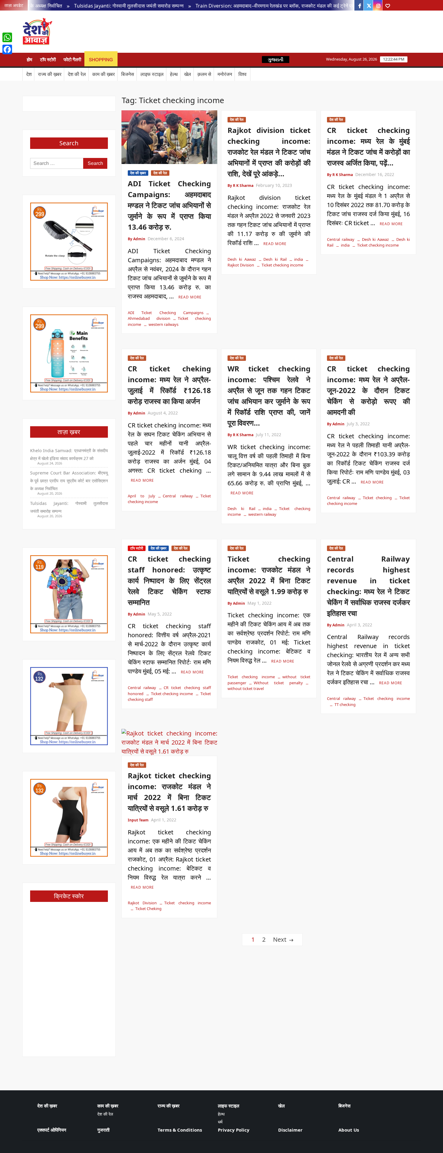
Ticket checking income (282, 265)
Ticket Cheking (148, 908)
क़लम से (204, 74)
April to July (141, 496)
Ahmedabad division (149, 318)
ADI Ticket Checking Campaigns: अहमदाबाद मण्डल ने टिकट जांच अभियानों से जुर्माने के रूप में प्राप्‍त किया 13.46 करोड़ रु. (169, 205)
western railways (163, 324)
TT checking (345, 704)
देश (29, 74)
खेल (187, 74)
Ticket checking (377, 497)
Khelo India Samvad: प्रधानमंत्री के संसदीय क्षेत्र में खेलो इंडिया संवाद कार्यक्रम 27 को (69, 454)
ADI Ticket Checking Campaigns (165, 312)
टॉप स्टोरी (48, 59)
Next (279, 939)
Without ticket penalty (278, 682)
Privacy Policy (234, 1130)
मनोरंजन (225, 74)
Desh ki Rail (275, 259)
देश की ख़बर (138, 172)
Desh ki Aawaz (104, 32)
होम (29, 59)
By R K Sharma (240, 185)
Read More (190, 297)
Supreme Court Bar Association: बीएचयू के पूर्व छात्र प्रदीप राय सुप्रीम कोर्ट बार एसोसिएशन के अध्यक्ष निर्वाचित (69, 480)
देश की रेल (77, 74)
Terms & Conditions (180, 1130)
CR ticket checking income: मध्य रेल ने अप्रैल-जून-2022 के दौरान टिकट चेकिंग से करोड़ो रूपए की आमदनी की (368, 390)
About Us (348, 1130)
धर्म (220, 1122)
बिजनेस (127, 74)
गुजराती (103, 1130)
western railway (262, 514)
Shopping (101, 59)
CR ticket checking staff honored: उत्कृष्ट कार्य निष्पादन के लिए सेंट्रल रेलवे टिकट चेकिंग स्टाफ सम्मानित (169, 580)
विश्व (242, 74)
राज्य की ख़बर (49, 74)
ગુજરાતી (275, 59)
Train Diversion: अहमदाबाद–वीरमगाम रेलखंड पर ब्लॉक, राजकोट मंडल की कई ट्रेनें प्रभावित (249, 5)
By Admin (136, 238)
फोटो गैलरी (72, 59)
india (298, 259)
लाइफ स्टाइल (152, 74)
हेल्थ (174, 74)
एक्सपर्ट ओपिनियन (51, 1130)
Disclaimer (290, 1130)
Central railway (340, 239)
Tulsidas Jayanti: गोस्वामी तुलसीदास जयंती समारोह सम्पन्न (99, 5)
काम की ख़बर (103, 74)
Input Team (138, 820)
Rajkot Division (142, 903)
